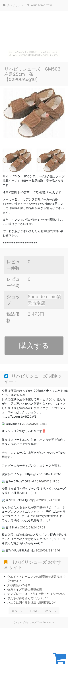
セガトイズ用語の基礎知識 (24, 589)
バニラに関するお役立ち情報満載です (32, 602)
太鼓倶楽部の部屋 (18, 585)
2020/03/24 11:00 (48, 500)
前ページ (17, 611)
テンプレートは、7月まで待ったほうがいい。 (37, 594)
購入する (34, 345)
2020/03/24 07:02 (32, 527)
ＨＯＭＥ (34, 611)
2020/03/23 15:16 (48, 550)
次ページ (51, 611)
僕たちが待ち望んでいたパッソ (27, 598)
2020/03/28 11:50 (47, 481)
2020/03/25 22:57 (34, 424)
